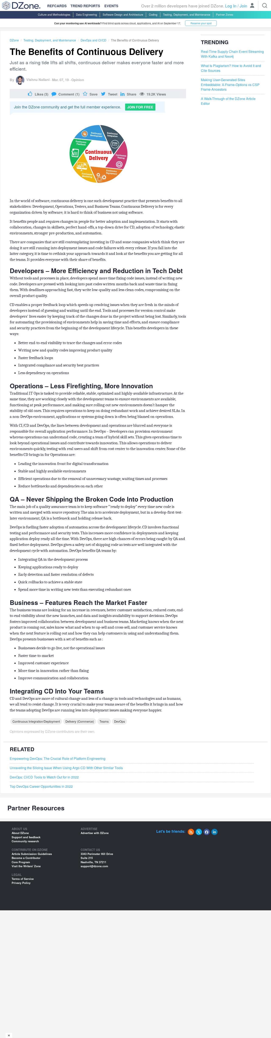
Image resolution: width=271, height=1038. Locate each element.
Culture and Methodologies (54, 14)
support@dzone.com (94, 866)
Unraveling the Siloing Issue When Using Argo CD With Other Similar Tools (66, 768)
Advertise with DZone (95, 833)
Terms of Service (23, 879)
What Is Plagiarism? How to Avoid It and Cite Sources (231, 68)
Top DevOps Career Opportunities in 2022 (41, 786)
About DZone (20, 833)
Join (243, 5)
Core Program (21, 862)
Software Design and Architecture (123, 14)
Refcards (57, 5)
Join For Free (140, 107)
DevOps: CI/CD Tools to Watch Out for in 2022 (44, 777)
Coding (153, 14)
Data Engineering (86, 14)
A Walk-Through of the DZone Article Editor (228, 101)
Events (111, 6)
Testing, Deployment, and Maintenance (186, 14)
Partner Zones (224, 14)
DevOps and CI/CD (93, 40)
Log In (230, 5)
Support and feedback (26, 837)
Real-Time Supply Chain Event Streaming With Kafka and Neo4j (232, 54)
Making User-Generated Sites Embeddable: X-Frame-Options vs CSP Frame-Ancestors (230, 85)
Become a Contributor (26, 858)
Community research (25, 841)
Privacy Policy (21, 883)
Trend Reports (85, 5)
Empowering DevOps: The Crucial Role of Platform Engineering (57, 758)
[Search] (264, 5)
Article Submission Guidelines (32, 854)
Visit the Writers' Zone (26, 866)
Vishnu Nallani (38, 79)
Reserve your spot (201, 23)
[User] (252, 6)
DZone (14, 40)
